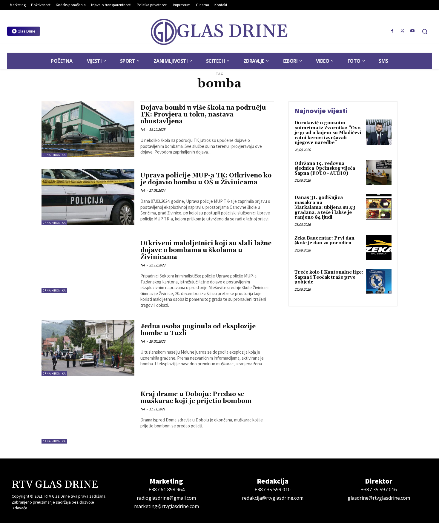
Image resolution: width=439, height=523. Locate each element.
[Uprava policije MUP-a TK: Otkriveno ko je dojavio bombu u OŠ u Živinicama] (88, 197)
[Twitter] (402, 31)
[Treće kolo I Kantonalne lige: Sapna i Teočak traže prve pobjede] (379, 281)
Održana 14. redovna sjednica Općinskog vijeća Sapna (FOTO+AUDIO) (324, 168)
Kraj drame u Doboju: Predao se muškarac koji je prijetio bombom (195, 397)
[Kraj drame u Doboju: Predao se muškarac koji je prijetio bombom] (88, 416)
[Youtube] (412, 31)
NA (142, 129)
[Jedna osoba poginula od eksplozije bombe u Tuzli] (88, 348)
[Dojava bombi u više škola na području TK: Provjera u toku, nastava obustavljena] (88, 129)
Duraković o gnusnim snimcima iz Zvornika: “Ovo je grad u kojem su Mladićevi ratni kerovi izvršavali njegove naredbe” (327, 132)
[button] (424, 31)
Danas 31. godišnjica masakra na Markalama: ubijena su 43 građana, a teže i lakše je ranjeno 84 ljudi (324, 207)
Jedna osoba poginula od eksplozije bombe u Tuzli (198, 330)
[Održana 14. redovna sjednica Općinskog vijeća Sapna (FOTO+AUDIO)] (379, 172)
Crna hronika (54, 155)
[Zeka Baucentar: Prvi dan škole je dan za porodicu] (379, 247)
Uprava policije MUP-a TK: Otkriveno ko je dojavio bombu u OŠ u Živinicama (205, 179)
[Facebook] (392, 31)
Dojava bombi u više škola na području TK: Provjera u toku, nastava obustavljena (203, 114)
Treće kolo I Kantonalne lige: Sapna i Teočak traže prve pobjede (328, 277)
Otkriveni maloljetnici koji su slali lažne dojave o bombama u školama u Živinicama (205, 250)
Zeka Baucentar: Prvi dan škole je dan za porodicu (324, 240)
